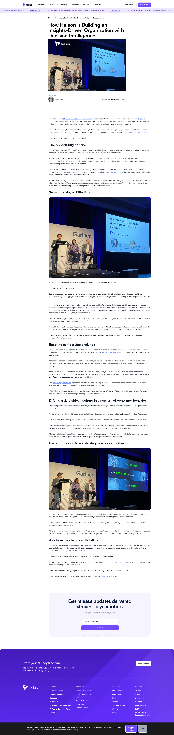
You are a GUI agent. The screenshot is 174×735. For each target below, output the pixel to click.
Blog (49, 18)
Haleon (140, 119)
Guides (115, 702)
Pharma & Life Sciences (85, 691)
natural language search (62, 383)
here (120, 130)
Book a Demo (145, 5)
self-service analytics (110, 352)
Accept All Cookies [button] (131, 728)
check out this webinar (141, 132)
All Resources (117, 691)
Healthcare (80, 704)
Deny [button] (143, 729)
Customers (74, 5)
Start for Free (129, 5)
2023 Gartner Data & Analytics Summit (76, 119)
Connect (53, 698)
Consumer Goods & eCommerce (83, 695)
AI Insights (54, 702)
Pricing (64, 5)
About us (138, 691)
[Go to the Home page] (27, 4)
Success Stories (118, 705)
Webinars (115, 709)
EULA (137, 709)
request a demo (106, 576)
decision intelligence (115, 172)
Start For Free (143, 664)
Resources (98, 5)
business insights (123, 562)
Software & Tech (82, 700)
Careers (138, 694)
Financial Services (83, 708)
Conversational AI (57, 694)
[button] (41, 4)
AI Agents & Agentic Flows (60, 709)
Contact (138, 702)
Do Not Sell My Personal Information (143, 713)
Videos (115, 712)
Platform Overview (57, 691)
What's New (116, 694)
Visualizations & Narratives (60, 705)
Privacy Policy (140, 705)
